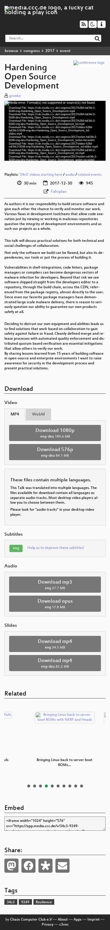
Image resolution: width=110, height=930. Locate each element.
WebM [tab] (38, 414)
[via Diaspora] (45, 866)
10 (81, 786)
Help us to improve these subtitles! (55, 548)
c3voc (64, 925)
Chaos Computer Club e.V (31, 920)
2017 (50, 50)
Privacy (47, 925)
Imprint (93, 920)
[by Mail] (62, 866)
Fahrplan (59, 191)
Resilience (44, 902)
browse (11, 50)
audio (70, 175)
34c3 (11, 902)
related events (89, 175)
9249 (25, 902)
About (63, 920)
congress (31, 50)
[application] (55, 131)
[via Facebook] (28, 866)
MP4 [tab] (15, 414)
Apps (78, 920)
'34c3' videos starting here (40, 175)
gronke (15, 96)
